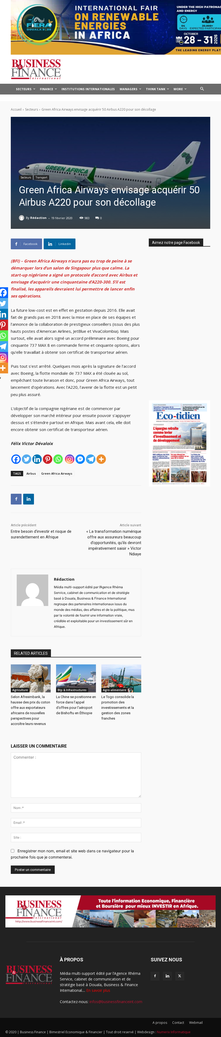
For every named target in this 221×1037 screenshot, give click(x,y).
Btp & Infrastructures (72, 690)
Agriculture (20, 690)
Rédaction (38, 218)
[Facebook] (16, 459)
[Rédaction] (22, 217)
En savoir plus (98, 990)
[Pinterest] (47, 459)
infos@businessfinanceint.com (115, 1001)
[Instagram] (69, 459)
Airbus (31, 473)
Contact (178, 1022)
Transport (41, 177)
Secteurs (31, 109)
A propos (160, 1022)
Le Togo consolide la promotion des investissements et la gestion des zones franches (117, 707)
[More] (101, 459)
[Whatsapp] (58, 459)
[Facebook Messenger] (80, 459)
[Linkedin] (37, 459)
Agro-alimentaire (114, 690)
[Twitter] (26, 459)
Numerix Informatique (174, 1032)
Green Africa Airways (56, 473)
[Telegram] (90, 459)
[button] (202, 89)
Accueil (16, 109)
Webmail (196, 1022)
